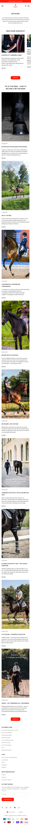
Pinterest (4, 767)
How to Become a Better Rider (9, 757)
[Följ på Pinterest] (10, 807)
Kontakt (3, 775)
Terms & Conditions (7, 780)
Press (3, 762)
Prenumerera (8, 799)
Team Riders (5, 760)
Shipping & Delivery (7, 750)
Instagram (4, 765)
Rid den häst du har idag (10, 355)
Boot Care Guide (6, 742)
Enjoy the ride (6, 215)
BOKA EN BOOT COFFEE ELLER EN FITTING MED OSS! (15, 1)
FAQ (3, 747)
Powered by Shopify (22, 815)
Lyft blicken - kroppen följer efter (13, 634)
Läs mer (4, 68)
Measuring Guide (6, 737)
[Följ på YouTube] (15, 807)
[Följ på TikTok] (19, 807)
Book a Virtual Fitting (7, 732)
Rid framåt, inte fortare (10, 424)
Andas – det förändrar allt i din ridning (15, 703)
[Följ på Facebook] (2, 807)
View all (15, 77)
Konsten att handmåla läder (12, 55)
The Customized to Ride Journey (10, 730)
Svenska (21, 812)
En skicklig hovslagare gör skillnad (14, 147)
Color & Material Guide (7, 740)
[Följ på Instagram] (6, 807)
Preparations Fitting (7, 735)
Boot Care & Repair (7, 745)
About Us (4, 777)
